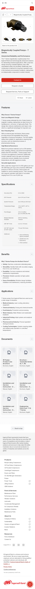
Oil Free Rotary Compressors (13, 465)
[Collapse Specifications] (32, 184)
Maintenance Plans (10, 493)
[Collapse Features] (32, 107)
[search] (32, 3)
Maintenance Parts (9, 512)
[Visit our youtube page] (18, 545)
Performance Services (11, 496)
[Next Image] (30, 26)
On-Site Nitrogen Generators (12, 475)
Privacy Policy (8, 566)
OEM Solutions (8, 486)
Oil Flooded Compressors (12, 468)
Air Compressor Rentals (11, 506)
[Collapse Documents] (32, 339)
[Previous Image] (5, 26)
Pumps (6, 478)
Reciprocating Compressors (12, 462)
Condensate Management (12, 504)
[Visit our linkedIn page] (13, 545)
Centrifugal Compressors (11, 470)
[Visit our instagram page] (23, 545)
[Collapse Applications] (32, 291)
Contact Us (7, 539)
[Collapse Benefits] (32, 254)
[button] (17, 107)
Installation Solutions (10, 509)
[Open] (32, 8)
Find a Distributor (9, 536)
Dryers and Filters (9, 473)
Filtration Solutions (9, 498)
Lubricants (7, 501)
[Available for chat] (29, 584)
